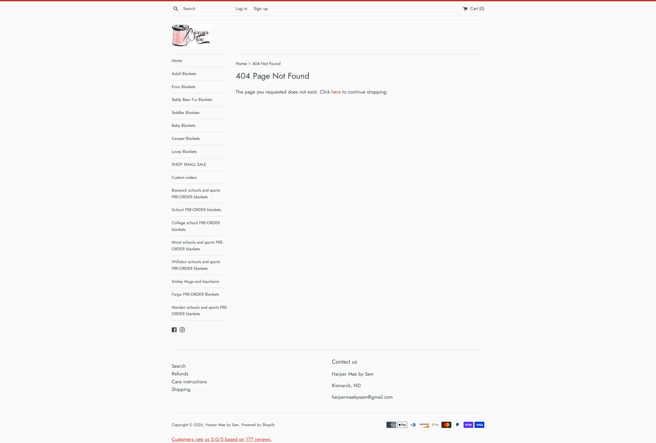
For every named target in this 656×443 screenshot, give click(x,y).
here (336, 91)
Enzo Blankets (183, 87)
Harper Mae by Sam (222, 425)
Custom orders (184, 177)
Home (177, 61)
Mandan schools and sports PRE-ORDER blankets (200, 310)
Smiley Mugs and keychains (195, 281)
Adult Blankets (184, 74)
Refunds (180, 373)
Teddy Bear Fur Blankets (192, 99)
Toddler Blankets (185, 113)
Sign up (261, 8)
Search (179, 366)
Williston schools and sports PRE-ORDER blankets (196, 265)
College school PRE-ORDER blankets (196, 226)
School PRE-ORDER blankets (196, 210)
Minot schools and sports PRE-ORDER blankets (197, 245)
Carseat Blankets (186, 138)
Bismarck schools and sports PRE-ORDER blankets (196, 193)
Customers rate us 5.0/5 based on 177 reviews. (222, 439)
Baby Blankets (183, 125)
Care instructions (189, 381)
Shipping (181, 389)
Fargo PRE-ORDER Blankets (195, 294)
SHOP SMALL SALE (189, 164)
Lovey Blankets (184, 151)
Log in (241, 8)
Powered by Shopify (258, 425)
